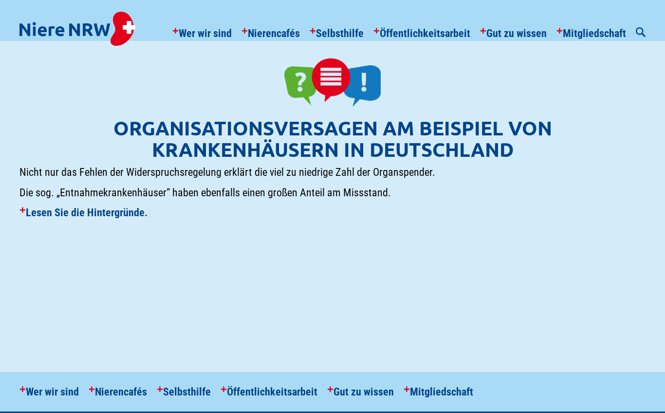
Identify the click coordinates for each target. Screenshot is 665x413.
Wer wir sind (205, 33)
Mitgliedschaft (594, 33)
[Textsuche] (641, 33)
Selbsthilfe (340, 33)
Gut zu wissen (516, 33)
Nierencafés (274, 33)
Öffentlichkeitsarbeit (425, 33)
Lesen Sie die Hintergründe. (87, 212)
